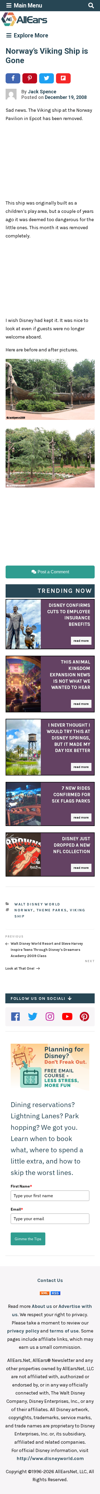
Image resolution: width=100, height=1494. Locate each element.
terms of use (64, 1331)
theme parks (52, 910)
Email (17, 1209)
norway (23, 910)
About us (42, 1306)
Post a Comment (53, 572)
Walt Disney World (37, 904)
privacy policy (23, 1331)
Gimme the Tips (28, 1238)
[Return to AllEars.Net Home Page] (41, 26)
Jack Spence (42, 91)
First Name (21, 1186)
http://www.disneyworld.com (50, 1458)
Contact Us (50, 1280)
